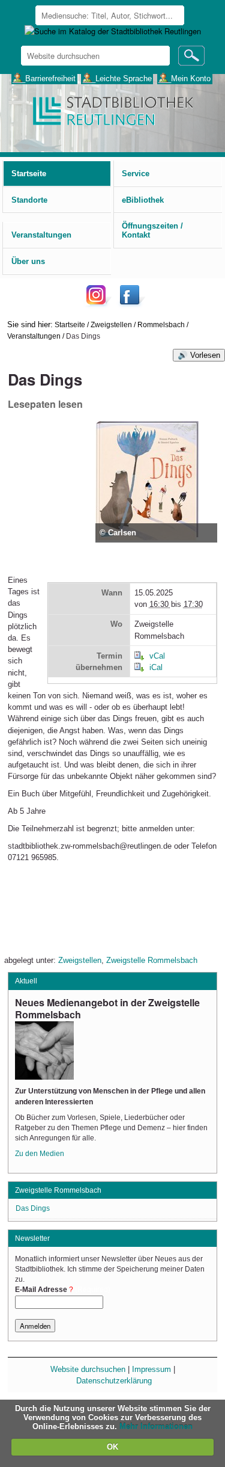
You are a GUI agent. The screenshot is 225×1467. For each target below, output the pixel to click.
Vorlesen (205, 355)
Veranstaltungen (34, 336)
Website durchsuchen (87, 1369)
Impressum (151, 1369)
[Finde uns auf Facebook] (131, 304)
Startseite (70, 324)
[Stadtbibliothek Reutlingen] (112, 110)
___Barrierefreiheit (44, 77)
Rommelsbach (161, 324)
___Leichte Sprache (117, 77)
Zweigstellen (111, 324)
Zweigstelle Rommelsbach (151, 960)
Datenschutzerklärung (114, 1380)
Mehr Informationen (156, 1426)
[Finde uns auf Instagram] (99, 304)
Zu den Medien (39, 1153)
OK (112, 1446)
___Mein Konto (184, 77)
